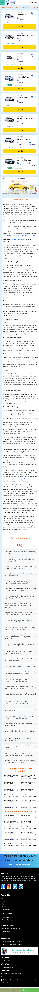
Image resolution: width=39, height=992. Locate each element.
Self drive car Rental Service (11, 928)
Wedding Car (6, 931)
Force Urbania (6, 917)
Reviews (4, 901)
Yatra (4, 934)
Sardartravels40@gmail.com (11, 973)
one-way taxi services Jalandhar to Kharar (20, 235)
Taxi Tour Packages (8, 925)
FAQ (3, 904)
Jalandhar (27, 479)
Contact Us (5, 909)
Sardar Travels (17, 239)
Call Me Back (33, 2)
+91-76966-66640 (19, 864)
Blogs (4, 898)
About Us (5, 907)
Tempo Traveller (7, 920)
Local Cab (5, 923)
